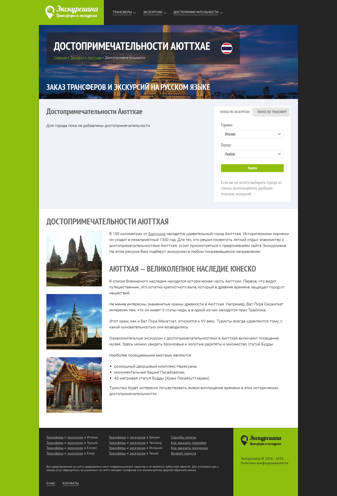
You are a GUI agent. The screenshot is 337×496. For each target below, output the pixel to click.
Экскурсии (152, 12)
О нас (50, 483)
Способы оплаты (183, 437)
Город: (226, 145)
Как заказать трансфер (188, 442)
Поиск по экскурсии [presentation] (235, 112)
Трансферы (122, 12)
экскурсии (75, 437)
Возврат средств (183, 453)
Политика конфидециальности (264, 463)
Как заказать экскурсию (189, 448)
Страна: (227, 125)
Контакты (71, 483)
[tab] (233, 112)
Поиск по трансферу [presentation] (272, 112)
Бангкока (157, 233)
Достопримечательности (196, 12)
